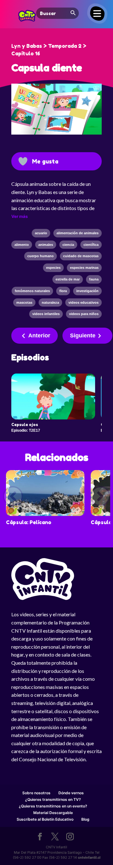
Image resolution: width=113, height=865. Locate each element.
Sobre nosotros (36, 792)
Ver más (19, 216)
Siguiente (82, 335)
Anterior (39, 335)
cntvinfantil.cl (89, 857)
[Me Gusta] (23, 161)
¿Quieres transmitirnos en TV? (53, 799)
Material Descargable (53, 812)
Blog (85, 819)
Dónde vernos (71, 792)
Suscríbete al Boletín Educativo (45, 819)
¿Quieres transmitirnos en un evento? (53, 806)
